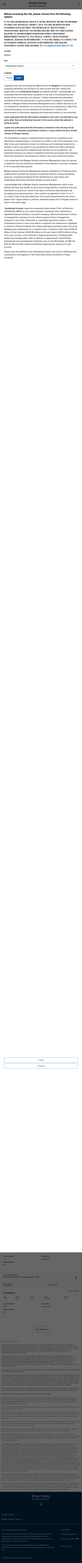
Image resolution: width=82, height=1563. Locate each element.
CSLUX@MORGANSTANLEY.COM (58, 45)
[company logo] (38, 4)
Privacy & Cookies (68, 1534)
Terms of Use (66, 1546)
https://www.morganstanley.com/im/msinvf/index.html (32, 1362)
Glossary (16, 1394)
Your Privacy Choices (68, 1539)
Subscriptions (66, 1530)
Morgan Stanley (8, 1515)
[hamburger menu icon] (4, 4)
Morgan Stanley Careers (11, 1519)
